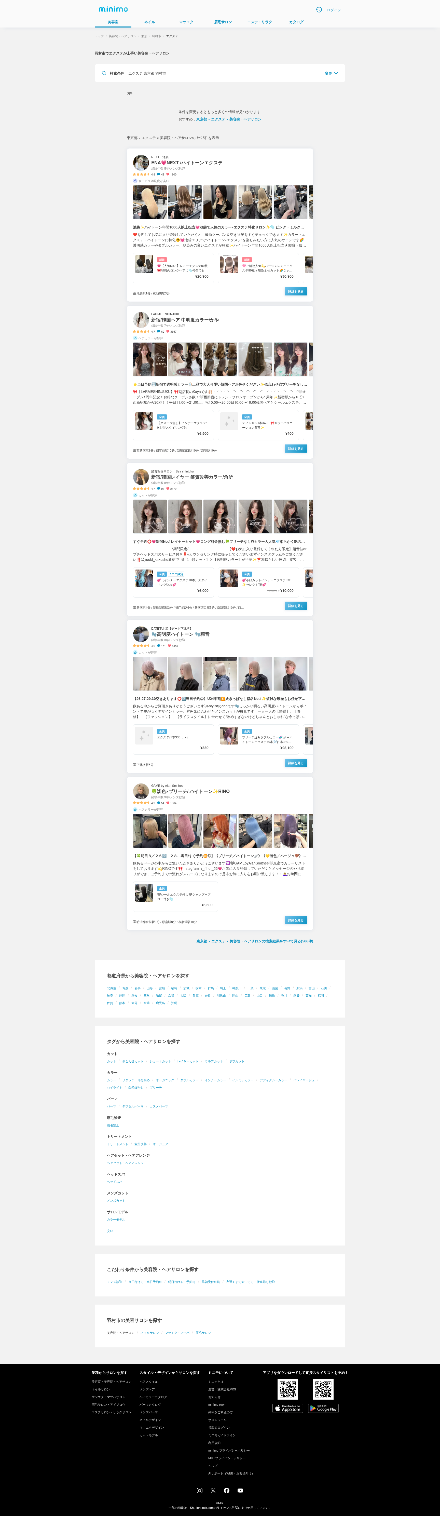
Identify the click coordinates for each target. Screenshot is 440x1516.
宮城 (162, 988)
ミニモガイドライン (222, 1435)
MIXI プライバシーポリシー (227, 1458)
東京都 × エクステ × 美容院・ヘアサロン (229, 118)
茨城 (186, 988)
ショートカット (160, 1061)
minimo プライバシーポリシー (229, 1450)
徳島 (272, 995)
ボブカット (236, 1061)
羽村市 (156, 36)
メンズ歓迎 (114, 1281)
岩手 (137, 988)
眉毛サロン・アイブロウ (108, 1404)
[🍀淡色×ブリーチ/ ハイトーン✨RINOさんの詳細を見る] (220, 853)
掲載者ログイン (219, 1427)
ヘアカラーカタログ (153, 1397)
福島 (174, 988)
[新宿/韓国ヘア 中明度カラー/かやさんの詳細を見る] (220, 382)
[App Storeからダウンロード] (287, 1409)
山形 (150, 988)
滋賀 (159, 995)
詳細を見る (296, 291)
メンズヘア (147, 1389)
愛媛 (296, 995)
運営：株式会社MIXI (222, 1389)
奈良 (208, 995)
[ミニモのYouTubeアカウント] (240, 1491)
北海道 (111, 988)
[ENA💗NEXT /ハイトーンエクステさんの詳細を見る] (220, 225)
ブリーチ (156, 1087)
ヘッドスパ (114, 1181)
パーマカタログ (150, 1404)
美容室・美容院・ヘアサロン (111, 1381)
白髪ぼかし (136, 1087)
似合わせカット (133, 1061)
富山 (312, 988)
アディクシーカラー (273, 1080)
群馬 (211, 988)
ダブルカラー (189, 1080)
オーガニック (165, 1080)
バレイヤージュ (304, 1080)
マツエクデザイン (152, 1427)
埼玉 (223, 988)
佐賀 (110, 1002)
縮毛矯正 (113, 1125)
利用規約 (214, 1442)
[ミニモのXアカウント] (213, 1491)
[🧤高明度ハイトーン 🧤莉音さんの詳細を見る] (220, 696)
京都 (171, 995)
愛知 (134, 995)
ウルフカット (214, 1061)
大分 (134, 1002)
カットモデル (149, 1435)
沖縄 (174, 1002)
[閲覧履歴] (319, 10)
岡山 (235, 995)
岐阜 (110, 995)
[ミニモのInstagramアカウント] (199, 1491)
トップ (99, 36)
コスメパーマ (159, 1106)
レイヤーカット (188, 1061)
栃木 (199, 988)
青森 (125, 988)
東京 (263, 988)
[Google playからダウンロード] (323, 1409)
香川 (284, 995)
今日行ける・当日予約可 (145, 1281)
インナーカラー (215, 1080)
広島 (247, 995)
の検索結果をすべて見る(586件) (255, 940)
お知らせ (214, 1397)
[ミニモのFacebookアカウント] (226, 1491)
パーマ (111, 1106)
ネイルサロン (150, 1332)
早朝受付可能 (211, 1281)
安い (110, 1230)
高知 (309, 995)
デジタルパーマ (133, 1106)
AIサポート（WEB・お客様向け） (231, 1473)
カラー (111, 1080)
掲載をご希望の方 (220, 1412)
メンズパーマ (149, 1412)
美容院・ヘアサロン (122, 36)
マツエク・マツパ (177, 1332)
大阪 (183, 995)
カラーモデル (116, 1219)
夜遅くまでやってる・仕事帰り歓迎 (250, 1281)
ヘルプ (212, 1465)
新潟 (299, 988)
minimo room (217, 1404)
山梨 (275, 988)
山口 (260, 995)
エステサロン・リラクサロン (111, 1412)
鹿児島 (160, 1002)
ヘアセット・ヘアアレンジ (125, 1162)
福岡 (321, 995)
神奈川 (236, 988)
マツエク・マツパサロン (108, 1397)
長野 (287, 988)
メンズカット (116, 1200)
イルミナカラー (243, 1080)
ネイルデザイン (150, 1419)
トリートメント (117, 1144)
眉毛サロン (203, 1332)
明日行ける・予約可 (182, 1281)
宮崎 (147, 1002)
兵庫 (196, 995)
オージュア (160, 1144)
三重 (147, 995)
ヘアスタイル (149, 1381)
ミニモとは (216, 1381)
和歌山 (221, 995)
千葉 (251, 988)
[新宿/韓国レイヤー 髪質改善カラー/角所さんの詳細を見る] (220, 539)
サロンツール (217, 1419)
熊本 (122, 1002)
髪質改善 (140, 1144)
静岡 (122, 995)
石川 (324, 988)
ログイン (334, 9)
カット (111, 1061)
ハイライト (114, 1087)
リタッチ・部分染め (136, 1080)
